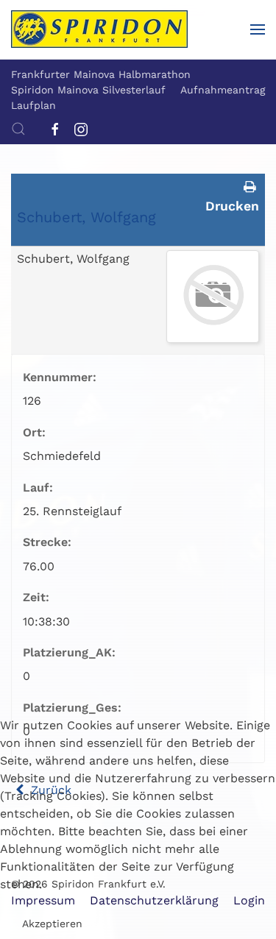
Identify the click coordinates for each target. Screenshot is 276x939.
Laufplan (33, 105)
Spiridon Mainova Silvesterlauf (88, 90)
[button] (257, 29)
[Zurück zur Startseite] (99, 29)
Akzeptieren (52, 923)
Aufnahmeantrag (222, 90)
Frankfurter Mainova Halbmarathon (101, 74)
